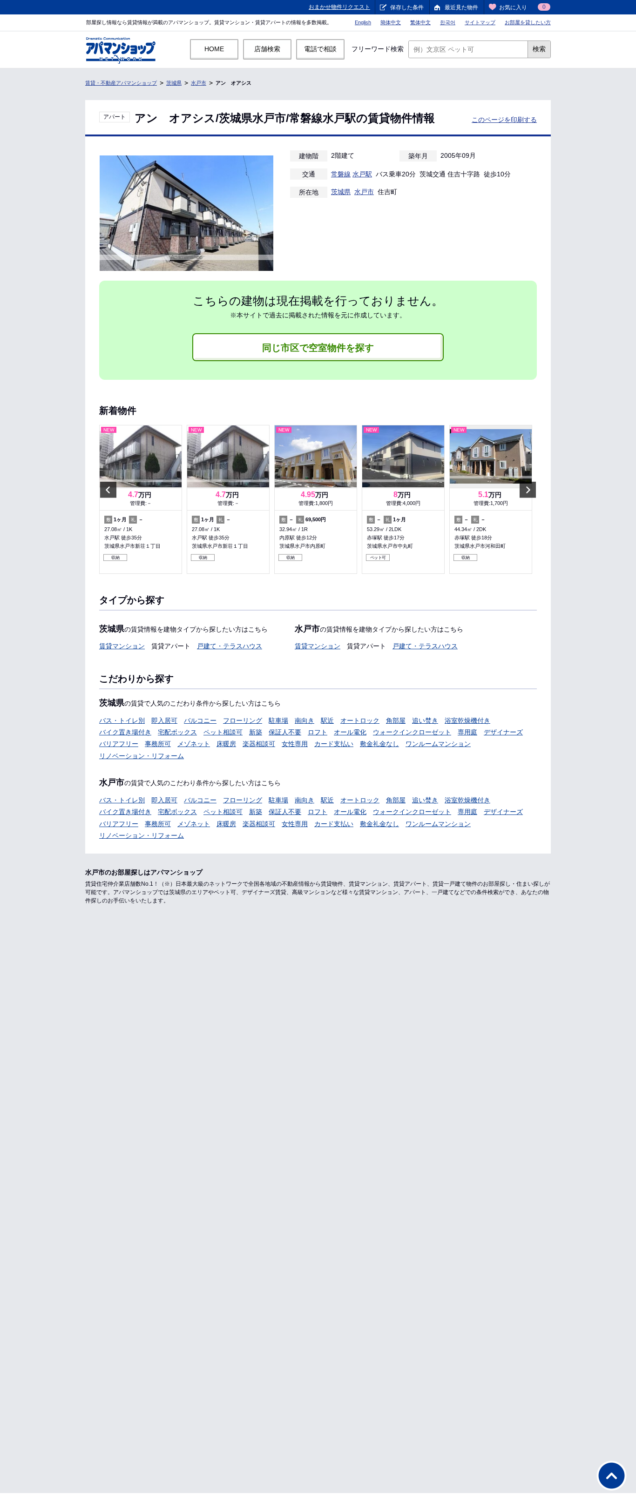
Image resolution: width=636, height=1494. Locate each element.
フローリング (242, 720)
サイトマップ (480, 22)
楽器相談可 (259, 743)
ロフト (317, 732)
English (363, 22)
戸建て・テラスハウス (229, 646)
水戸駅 (362, 174)
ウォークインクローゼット (412, 732)
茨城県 (174, 83)
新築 (255, 732)
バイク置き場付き (125, 732)
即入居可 (164, 720)
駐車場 (278, 720)
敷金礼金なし (379, 743)
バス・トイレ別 (122, 720)
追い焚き (425, 720)
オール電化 (350, 732)
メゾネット (193, 743)
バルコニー (200, 720)
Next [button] (528, 489)
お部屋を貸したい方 (528, 22)
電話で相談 (320, 49)
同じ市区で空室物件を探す (318, 348)
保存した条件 (407, 7)
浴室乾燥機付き (467, 720)
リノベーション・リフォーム (141, 756)
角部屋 (396, 720)
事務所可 (158, 743)
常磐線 (341, 174)
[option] (140, 499)
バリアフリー (118, 743)
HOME (214, 49)
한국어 (447, 22)
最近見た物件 (461, 7)
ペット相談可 (223, 732)
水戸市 (198, 83)
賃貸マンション (122, 646)
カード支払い (333, 743)
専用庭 (467, 732)
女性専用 (295, 743)
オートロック (359, 720)
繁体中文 (420, 22)
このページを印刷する (504, 119)
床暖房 (226, 743)
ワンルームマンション (438, 743)
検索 (539, 49)
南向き (304, 720)
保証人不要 (285, 732)
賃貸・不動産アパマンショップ (121, 83)
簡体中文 (390, 22)
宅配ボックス (177, 732)
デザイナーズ (503, 732)
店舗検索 (267, 49)
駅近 (327, 720)
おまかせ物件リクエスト (339, 7)
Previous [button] (108, 489)
